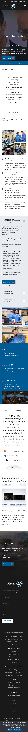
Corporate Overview (14, 695)
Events (15, 1)
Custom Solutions (14, 657)
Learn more (5, 285)
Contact (24, 1)
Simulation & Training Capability (14, 670)
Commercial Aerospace (14, 629)
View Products (7, 58)
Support (14, 679)
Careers (20, 1)
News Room (5, 510)
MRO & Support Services (14, 642)
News (12, 1)
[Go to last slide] (21, 484)
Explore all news (6, 484)
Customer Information (14, 682)
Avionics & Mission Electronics (9, 512)
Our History (14, 698)
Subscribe (6, 620)
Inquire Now (6, 563)
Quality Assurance (14, 685)
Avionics (14, 651)
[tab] (8, 525)
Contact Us (14, 706)
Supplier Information (14, 687)
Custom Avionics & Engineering (14, 639)
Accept (10, 729)
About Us (14, 692)
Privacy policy (17, 729)
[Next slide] (24, 484)
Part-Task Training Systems (14, 675)
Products (14, 644)
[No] (26, 726)
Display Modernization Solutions (14, 636)
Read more (5, 524)
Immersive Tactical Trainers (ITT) (14, 672)
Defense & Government (14, 648)
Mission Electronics (14, 654)
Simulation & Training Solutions (14, 667)
